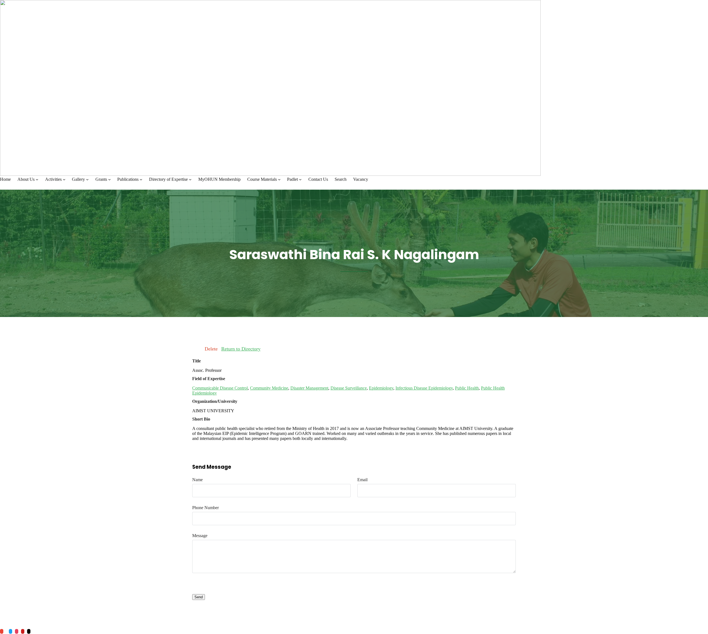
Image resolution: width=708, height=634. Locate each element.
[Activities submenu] (64, 179)
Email (362, 479)
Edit (196, 349)
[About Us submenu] (37, 179)
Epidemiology (381, 388)
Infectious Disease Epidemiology (424, 388)
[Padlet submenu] (300, 179)
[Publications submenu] (141, 179)
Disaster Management (309, 388)
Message (199, 535)
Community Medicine (269, 388)
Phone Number (205, 507)
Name (197, 479)
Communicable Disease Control (220, 388)
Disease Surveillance (348, 388)
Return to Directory (241, 349)
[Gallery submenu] (87, 179)
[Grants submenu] (109, 179)
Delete (211, 349)
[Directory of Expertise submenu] (190, 179)
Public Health (467, 388)
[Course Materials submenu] (279, 179)
